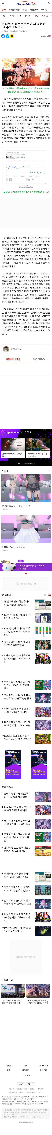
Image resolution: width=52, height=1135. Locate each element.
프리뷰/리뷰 (14, 9)
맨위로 (27, 1075)
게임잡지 (26, 1070)
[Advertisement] (26, 46)
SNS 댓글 (39, 359)
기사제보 (22, 1092)
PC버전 (30, 1084)
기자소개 (40, 1092)
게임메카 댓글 (13, 359)
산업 (19, 15)
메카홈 (8, 1065)
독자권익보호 (31, 1092)
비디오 (45, 15)
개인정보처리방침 (22, 1089)
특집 (25, 9)
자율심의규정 (13, 1092)
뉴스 (4, 9)
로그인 (21, 1084)
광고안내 (32, 1089)
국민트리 (43, 1070)
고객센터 (40, 1089)
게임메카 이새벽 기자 (20, 31)
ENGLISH (44, 36)
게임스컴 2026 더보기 (25, 463)
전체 (12, 15)
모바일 (44, 9)
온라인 (28, 15)
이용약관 (11, 1089)
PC (36, 15)
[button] (26, 573)
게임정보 (34, 9)
